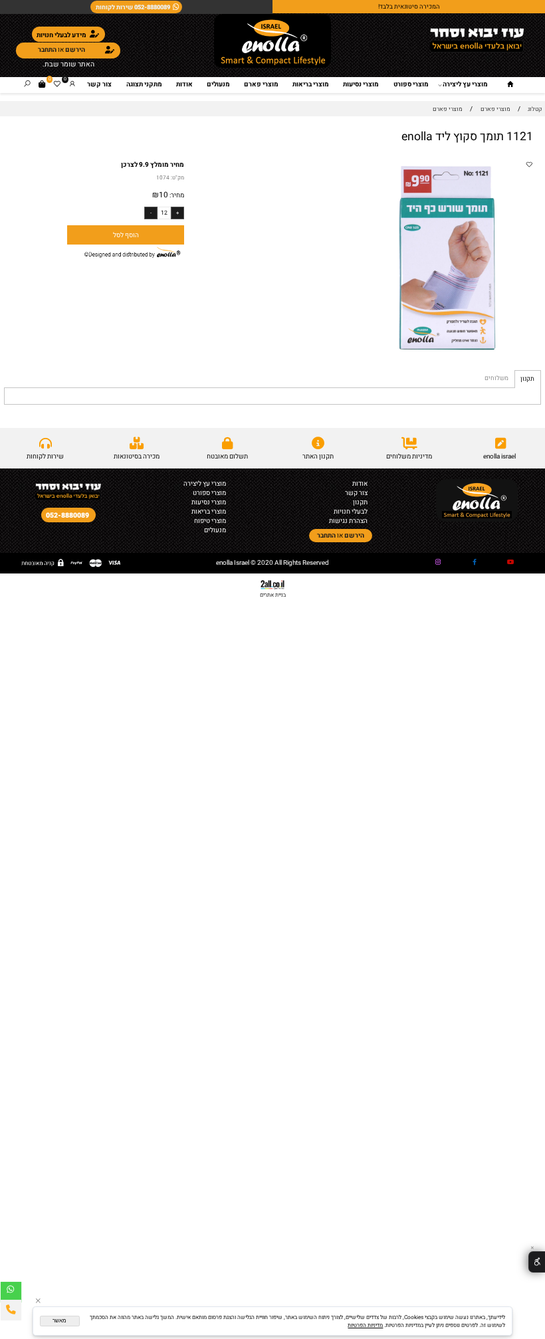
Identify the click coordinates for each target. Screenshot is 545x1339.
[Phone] (11, 1310)
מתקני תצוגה (144, 84)
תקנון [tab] (527, 378)
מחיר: (176, 195)
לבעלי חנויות (351, 511)
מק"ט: (177, 177)
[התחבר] (72, 84)
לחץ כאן (398, 72)
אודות (184, 84)
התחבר (47, 49)
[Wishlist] (57, 84)
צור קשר (99, 84)
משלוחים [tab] (496, 378)
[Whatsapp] (11, 1292)
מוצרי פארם (261, 84)
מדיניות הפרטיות (365, 1325)
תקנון (360, 502)
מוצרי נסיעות (361, 84)
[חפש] (27, 84)
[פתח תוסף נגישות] (536, 1262)
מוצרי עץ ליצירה (465, 84)
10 (163, 195)
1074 (162, 177)
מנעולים (218, 84)
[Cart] (42, 84)
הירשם (75, 49)
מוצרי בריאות (310, 84)
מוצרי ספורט (411, 84)
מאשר (59, 1321)
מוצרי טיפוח (210, 521)
